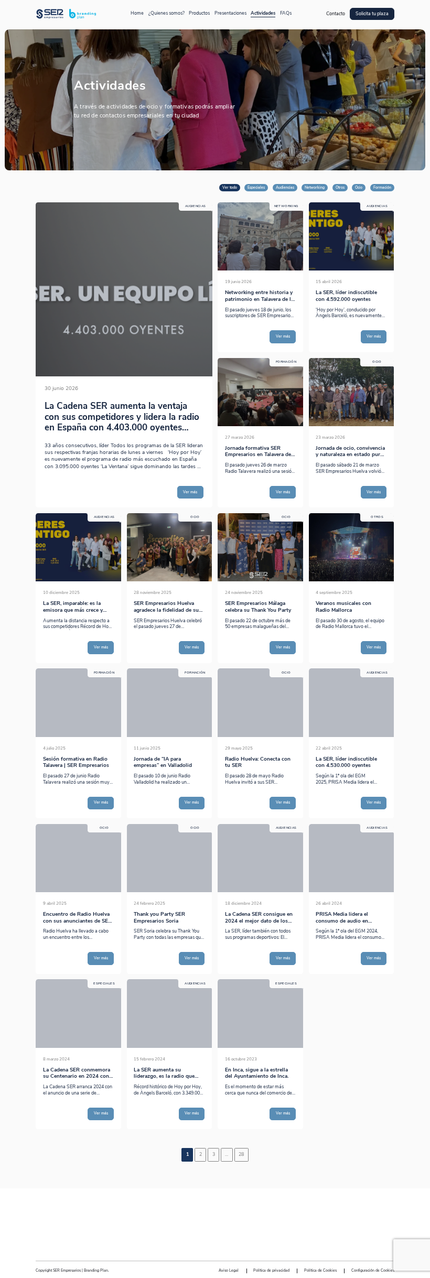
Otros (340, 187)
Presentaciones (230, 13)
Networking (315, 187)
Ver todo (229, 187)
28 (241, 1154)
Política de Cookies (320, 1271)
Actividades (263, 13)
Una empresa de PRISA (215, 1216)
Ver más (190, 492)
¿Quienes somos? (166, 13)
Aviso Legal (229, 1271)
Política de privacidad (271, 1271)
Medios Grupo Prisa (215, 1242)
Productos (199, 13)
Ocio (358, 187)
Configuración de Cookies (372, 1271)
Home (137, 13)
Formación (382, 187)
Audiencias (285, 187)
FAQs (286, 13)
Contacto (335, 14)
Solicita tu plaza (372, 14)
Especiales (256, 187)
